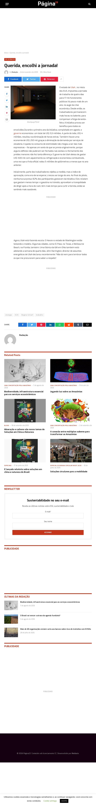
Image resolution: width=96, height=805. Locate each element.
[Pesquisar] (89, 4)
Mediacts (75, 753)
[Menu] (7, 4)
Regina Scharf (27, 315)
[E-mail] (6, 119)
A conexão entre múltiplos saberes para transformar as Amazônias (70, 433)
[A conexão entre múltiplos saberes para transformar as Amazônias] (71, 410)
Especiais (8, 466)
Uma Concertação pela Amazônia (17, 385)
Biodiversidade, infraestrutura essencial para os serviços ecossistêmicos (24, 393)
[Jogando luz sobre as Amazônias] (71, 370)
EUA (16, 315)
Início (6, 53)
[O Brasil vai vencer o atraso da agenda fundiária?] (11, 619)
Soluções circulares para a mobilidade (68, 471)
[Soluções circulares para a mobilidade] (71, 450)
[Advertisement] (48, 30)
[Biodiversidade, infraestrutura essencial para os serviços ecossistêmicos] (25, 370)
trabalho (39, 315)
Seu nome (48, 521)
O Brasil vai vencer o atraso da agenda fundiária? (40, 615)
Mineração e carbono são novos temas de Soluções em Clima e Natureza (24, 430)
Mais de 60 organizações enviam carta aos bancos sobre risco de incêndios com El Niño (55, 629)
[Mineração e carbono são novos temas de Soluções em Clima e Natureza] (25, 410)
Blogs (6, 425)
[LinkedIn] (6, 106)
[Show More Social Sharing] (61, 79)
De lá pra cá (9, 59)
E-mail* (48, 512)
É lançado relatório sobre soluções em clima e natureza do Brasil (23, 470)
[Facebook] (6, 93)
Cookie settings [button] (50, 801)
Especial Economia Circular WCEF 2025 (66, 466)
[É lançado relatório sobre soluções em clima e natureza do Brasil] (25, 450)
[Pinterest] (6, 113)
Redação (15, 72)
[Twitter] (6, 100)
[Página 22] (48, 4)
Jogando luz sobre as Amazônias (66, 391)
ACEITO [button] (64, 801)
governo (18, 133)
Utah (73, 87)
